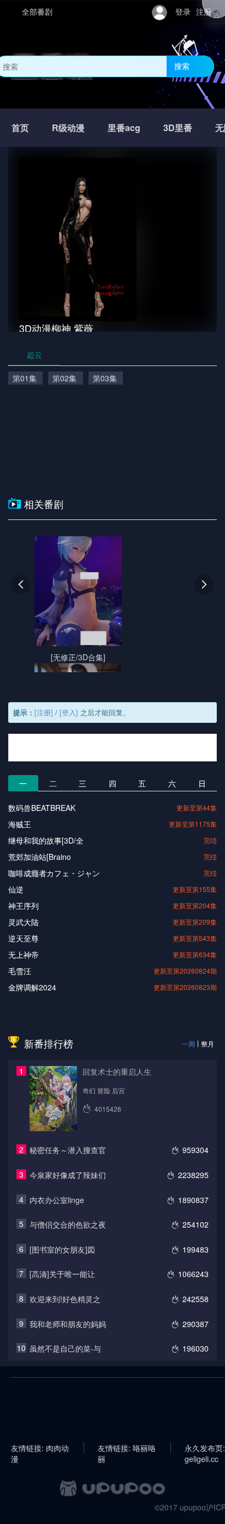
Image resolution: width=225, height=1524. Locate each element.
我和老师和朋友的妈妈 (67, 1323)
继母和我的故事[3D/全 (46, 840)
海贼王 (19, 824)
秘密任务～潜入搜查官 (67, 1149)
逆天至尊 (23, 938)
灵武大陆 (23, 921)
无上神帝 (23, 954)
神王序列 (23, 905)
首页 (20, 127)
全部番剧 (37, 11)
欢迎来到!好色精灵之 (64, 1298)
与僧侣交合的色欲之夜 (67, 1224)
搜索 (182, 65)
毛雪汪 (19, 970)
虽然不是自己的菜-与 (65, 1348)
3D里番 (177, 127)
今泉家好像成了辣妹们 (67, 1174)
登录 (183, 11)
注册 (203, 11)
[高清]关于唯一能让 (62, 1273)
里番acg (124, 127)
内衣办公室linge (56, 1199)
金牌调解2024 (32, 987)
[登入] (69, 712)
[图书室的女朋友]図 (62, 1249)
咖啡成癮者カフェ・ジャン (54, 873)
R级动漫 (68, 127)
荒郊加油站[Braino (39, 856)
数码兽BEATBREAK (41, 807)
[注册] (43, 712)
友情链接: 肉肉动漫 (40, 1447)
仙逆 (15, 889)
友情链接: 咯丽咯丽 (127, 1447)
